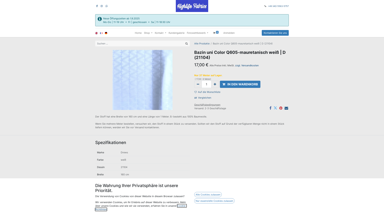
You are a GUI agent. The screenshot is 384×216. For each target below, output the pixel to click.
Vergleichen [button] (204, 97)
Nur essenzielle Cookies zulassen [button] (214, 200)
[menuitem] (138, 33)
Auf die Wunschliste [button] (209, 91)
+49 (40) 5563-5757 (278, 6)
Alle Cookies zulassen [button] (208, 194)
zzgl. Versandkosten (247, 65)
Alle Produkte (202, 43)
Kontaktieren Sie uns (275, 32)
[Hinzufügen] (215, 84)
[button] (240, 84)
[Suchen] (186, 43)
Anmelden (229, 32)
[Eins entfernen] (198, 84)
